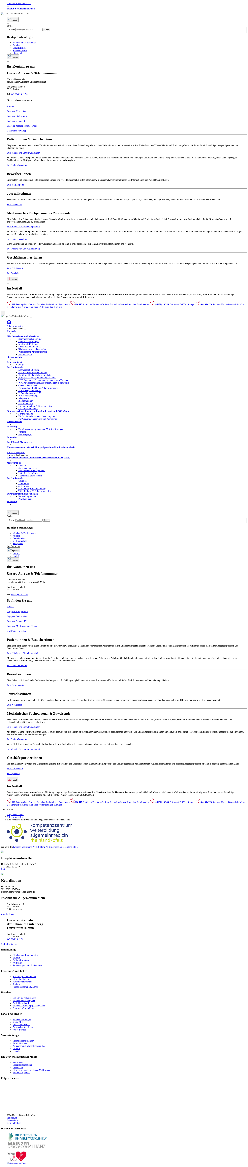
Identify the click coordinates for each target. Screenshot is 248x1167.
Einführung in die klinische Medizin (34, 375)
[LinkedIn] (9, 1091)
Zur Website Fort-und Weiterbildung (23, 248)
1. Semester (23, 483)
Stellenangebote (20, 50)
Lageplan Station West (17, 116)
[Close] (8, 61)
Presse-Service (19, 1029)
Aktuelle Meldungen (22, 1019)
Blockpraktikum (25, 401)
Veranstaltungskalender (23, 1041)
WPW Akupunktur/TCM (29, 393)
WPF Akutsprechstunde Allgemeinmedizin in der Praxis (43, 383)
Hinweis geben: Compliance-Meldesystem (32, 1070)
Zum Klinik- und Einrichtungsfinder (23, 153)
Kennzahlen (18, 1062)
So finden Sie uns (9, 944)
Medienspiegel (25, 434)
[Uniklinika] (27, 1140)
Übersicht (22, 481)
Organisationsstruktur (22, 1065)
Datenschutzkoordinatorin (30, 475)
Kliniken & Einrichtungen (24, 42)
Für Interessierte (25, 414)
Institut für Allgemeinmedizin (21, 8)
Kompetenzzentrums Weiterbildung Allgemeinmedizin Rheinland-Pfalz (45, 847)
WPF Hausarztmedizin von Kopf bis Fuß (37, 377)
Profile (21, 364)
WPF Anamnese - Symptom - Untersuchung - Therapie (43, 380)
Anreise (10, 106)
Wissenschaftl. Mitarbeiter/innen (32, 352)
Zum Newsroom (14, 204)
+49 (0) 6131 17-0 (19, 94)
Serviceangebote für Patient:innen (28, 965)
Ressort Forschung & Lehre (25, 987)
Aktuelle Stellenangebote (24, 1000)
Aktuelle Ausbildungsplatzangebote (29, 1005)
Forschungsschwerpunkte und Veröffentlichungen (40, 429)
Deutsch (16, 553)
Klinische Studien (21, 979)
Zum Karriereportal (15, 185)
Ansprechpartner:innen (23, 1027)
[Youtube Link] (10, 1095)
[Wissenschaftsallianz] (27, 1150)
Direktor (22, 465)
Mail (3, 869)
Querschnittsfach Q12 (28, 385)
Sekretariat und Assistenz (29, 346)
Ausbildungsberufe (21, 1003)
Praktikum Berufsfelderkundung (33, 372)
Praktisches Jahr (25, 403)
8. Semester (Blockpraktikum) (31, 488)
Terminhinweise (20, 1043)
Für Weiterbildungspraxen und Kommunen (37, 419)
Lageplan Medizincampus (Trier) (22, 126)
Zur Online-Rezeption (17, 165)
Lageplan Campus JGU (17, 121)
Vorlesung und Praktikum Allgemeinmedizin (38, 388)
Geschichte (18, 1067)
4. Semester (23, 486)
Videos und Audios (21, 1024)
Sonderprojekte (25, 354)
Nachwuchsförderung (28, 344)
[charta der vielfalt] (16, 1163)
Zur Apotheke (13, 273)
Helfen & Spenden (21, 1072)
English (16, 556)
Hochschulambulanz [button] (16, 452)
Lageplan (17, 1051)
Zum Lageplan (7, 914)
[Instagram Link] (9, 1100)
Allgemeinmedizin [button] (15, 326)
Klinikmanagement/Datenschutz (32, 349)
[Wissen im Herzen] (17, 1161)
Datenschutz (12, 1120)
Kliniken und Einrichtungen (25, 955)
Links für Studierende (28, 408)
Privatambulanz (25, 499)
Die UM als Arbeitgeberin (24, 998)
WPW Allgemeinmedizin (29, 390)
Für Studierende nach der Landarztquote (36, 416)
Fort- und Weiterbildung (23, 1008)
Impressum (12, 1118)
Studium (16, 984)
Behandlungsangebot (27, 496)
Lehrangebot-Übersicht (28, 370)
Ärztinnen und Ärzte (27, 468)
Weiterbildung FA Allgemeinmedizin (35, 491)
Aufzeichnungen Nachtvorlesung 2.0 (29, 1046)
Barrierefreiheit (14, 1123)
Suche (9, 26)
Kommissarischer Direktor (30, 339)
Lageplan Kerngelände (17, 111)
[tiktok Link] (9, 1110)
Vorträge (22, 432)
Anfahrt (16, 45)
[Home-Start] (9, 323)
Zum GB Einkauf (15, 268)
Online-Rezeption (21, 960)
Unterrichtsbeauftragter (28, 341)
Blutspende (18, 53)
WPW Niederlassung (27, 395)
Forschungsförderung (22, 981)
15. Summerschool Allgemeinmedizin (35, 406)
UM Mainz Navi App (16, 130)
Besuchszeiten (19, 48)
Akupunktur (23, 398)
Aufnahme (17, 963)
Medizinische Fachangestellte (31, 470)
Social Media (19, 1022)
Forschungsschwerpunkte (24, 976)
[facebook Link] (9, 1105)
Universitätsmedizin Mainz (19, 3)
